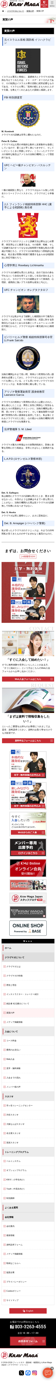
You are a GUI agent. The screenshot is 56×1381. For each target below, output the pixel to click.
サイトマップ (12, 1300)
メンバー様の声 (13, 1087)
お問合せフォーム (28, 1341)
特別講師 (10, 1198)
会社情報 (9, 1217)
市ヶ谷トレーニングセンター (19, 1105)
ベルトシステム (13, 1161)
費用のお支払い (13, 1050)
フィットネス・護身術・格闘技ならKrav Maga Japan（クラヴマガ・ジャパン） (26, 1363)
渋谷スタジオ (12, 1115)
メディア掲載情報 (14, 1022)
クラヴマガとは (13, 966)
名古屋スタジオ (13, 1133)
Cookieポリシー (13, 1291)
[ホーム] (3, 11)
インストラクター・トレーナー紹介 (22, 994)
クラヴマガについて (14, 957)
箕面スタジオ (12, 1142)
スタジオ (9, 1096)
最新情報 (10, 1235)
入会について (11, 1031)
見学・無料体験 (13, 1068)
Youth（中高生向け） (16, 1189)
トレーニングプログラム (17, 1152)
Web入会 (10, 1059)
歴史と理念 (11, 985)
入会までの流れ (13, 1077)
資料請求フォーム (14, 1245)
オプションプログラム (16, 1170)
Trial (44, 4)
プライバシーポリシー (16, 1282)
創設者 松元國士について (17, 1003)
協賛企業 (10, 1272)
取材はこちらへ (13, 1263)
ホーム (8, 948)
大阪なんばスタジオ (15, 1124)
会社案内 (10, 1226)
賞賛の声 (10, 1013)
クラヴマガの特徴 (14, 976)
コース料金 (11, 1040)
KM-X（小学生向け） (16, 1179)
